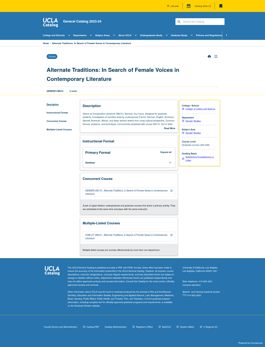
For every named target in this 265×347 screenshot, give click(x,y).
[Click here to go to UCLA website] (52, 271)
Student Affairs (187, 326)
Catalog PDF (93, 326)
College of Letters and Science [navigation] (200, 108)
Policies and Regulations (209, 35)
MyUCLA (166, 326)
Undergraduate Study (151, 35)
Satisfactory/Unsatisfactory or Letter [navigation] (200, 158)
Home (46, 43)
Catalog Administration (116, 326)
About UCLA (124, 35)
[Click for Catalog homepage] (50, 23)
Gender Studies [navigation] (193, 121)
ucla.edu (175, 6)
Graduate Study (179, 35)
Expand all (165, 152)
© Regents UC (210, 326)
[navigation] (129, 192)
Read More (169, 128)
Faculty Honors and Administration (60, 326)
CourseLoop (257, 342)
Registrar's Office (144, 326)
